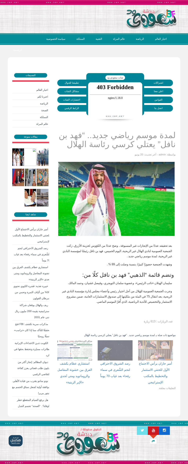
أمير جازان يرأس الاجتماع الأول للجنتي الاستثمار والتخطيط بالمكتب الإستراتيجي (31, 235)
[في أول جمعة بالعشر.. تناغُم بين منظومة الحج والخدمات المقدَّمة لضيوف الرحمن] (43, 197)
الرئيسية (17, 49)
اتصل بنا (158, 108)
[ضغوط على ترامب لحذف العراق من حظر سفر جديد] (31, 197)
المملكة (80, 38)
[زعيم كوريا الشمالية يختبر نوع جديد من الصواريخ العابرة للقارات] (43, 157)
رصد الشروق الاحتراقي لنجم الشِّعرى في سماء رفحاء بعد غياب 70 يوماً (32, 254)
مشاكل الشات (71, 91)
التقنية (99, 38)
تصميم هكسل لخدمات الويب (16, 441)
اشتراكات (158, 82)
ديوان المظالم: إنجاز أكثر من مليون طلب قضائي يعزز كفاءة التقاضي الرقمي (33, 368)
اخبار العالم (161, 38)
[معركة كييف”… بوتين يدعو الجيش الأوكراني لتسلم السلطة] (18, 177)
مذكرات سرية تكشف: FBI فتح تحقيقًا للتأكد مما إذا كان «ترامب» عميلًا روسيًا (32, 330)
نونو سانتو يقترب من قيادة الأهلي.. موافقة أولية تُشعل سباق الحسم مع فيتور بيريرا (30, 387)
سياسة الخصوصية (55, 38)
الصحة (44, 110)
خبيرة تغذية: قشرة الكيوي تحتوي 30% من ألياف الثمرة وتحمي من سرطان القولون (31, 292)
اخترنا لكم (42, 96)
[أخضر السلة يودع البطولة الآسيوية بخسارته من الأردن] (18, 157)
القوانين (158, 99)
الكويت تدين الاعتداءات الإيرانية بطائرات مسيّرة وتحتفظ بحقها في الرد (32, 349)
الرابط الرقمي (71, 108)
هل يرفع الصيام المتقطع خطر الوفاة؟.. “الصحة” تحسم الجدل (33, 402)
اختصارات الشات (71, 99)
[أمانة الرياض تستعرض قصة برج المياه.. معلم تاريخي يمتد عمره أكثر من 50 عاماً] (43, 177)
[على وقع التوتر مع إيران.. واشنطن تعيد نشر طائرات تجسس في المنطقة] (31, 157)
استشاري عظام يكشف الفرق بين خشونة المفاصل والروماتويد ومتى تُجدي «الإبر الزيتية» (31, 273)
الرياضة (140, 38)
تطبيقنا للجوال (72, 82)
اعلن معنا (158, 91)
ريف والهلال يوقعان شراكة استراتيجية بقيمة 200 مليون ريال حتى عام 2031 (32, 311)
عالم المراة (119, 38)
